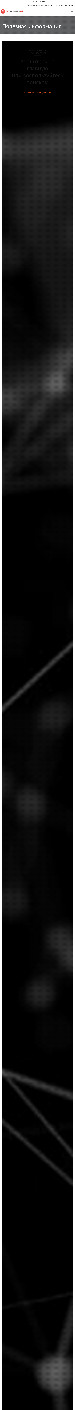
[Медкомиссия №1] (12, 11)
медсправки (40, 5)
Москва (70, 5)
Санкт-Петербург (62, 5)
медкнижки (31, 5)
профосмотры (49, 5)
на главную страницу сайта (36, 92)
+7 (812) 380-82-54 (39, 2)
